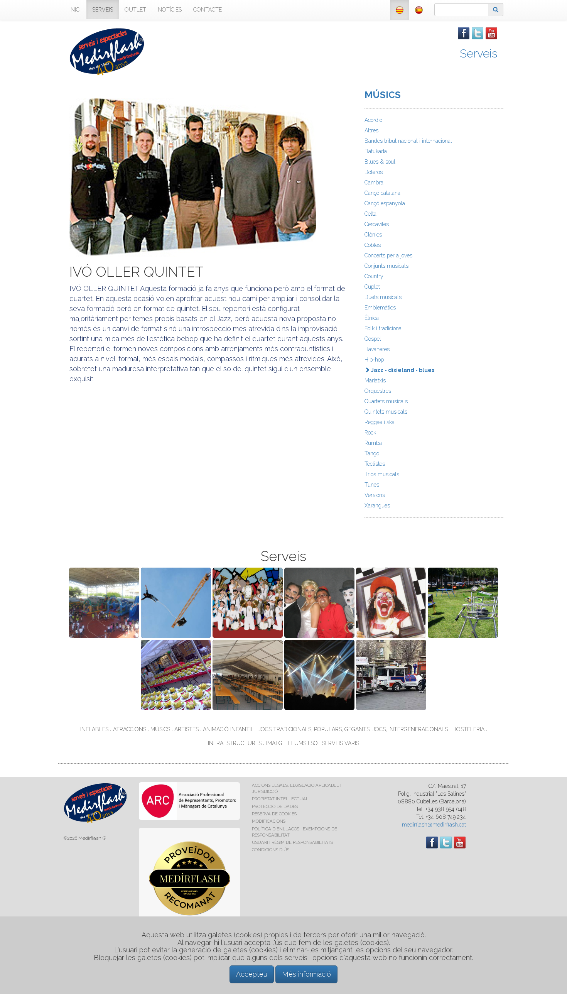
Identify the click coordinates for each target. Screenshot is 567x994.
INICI (75, 10)
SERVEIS (102, 10)
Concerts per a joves (388, 255)
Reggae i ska (379, 422)
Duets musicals (383, 297)
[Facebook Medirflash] (463, 33)
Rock (370, 432)
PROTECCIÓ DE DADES (275, 806)
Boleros (373, 172)
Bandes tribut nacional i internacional (408, 141)
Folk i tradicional (383, 328)
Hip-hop (374, 360)
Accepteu (251, 974)
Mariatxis (375, 380)
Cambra (373, 182)
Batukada (375, 151)
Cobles (372, 245)
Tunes (371, 485)
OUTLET (135, 10)
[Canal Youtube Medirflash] (491, 33)
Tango (371, 453)
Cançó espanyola (384, 203)
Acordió (373, 120)
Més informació (306, 974)
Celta (370, 214)
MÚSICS (382, 94)
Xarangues (377, 505)
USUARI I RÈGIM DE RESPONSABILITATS (292, 842)
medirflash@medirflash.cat (434, 825)
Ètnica (371, 318)
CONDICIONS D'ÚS (270, 849)
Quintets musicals (385, 412)
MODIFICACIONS (268, 821)
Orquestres (377, 391)
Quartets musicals (386, 401)
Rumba (373, 443)
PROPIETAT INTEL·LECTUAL (280, 798)
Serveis (479, 53)
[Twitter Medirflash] (477, 33)
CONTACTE (207, 10)
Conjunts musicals (386, 266)
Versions (374, 495)
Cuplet (372, 287)
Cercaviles (376, 224)
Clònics (373, 235)
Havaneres (377, 349)
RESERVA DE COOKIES (274, 813)
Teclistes (374, 464)
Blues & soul (379, 162)
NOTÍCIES (170, 10)
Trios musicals (381, 474)
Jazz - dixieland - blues (402, 370)
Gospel (372, 339)
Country (373, 276)
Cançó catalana (382, 193)
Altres (371, 130)
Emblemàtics (380, 307)
